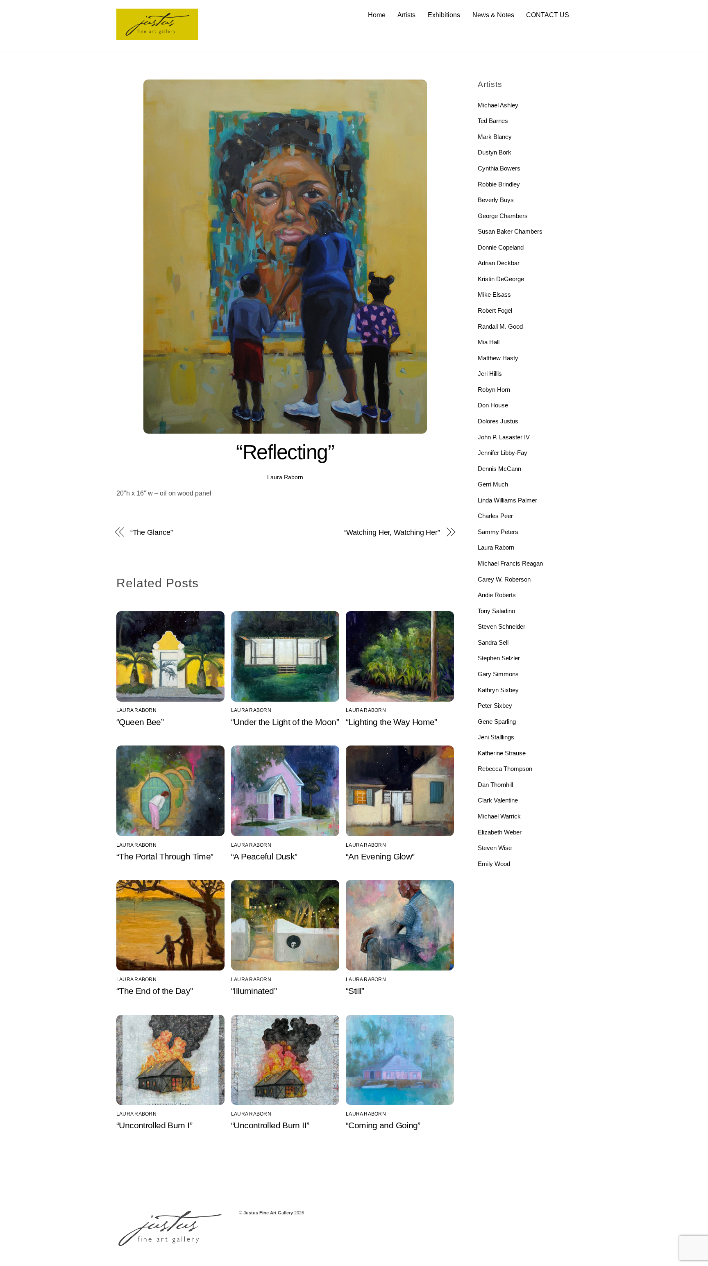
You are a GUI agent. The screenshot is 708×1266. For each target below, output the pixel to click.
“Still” (355, 991)
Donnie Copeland (501, 247)
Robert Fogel (495, 310)
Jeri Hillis (490, 373)
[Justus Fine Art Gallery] (157, 36)
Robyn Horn (494, 389)
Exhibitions (444, 14)
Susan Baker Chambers (510, 231)
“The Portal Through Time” (164, 856)
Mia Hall (488, 342)
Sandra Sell (493, 642)
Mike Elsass (494, 294)
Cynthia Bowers (499, 168)
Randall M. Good (500, 326)
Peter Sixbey (495, 705)
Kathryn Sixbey (498, 689)
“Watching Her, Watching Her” (392, 532)
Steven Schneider (501, 626)
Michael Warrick (499, 816)
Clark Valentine (498, 800)
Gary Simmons (498, 674)
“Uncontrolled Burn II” (270, 1125)
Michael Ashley (498, 105)
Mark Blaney (495, 136)
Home (377, 14)
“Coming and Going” (383, 1125)
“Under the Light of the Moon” (285, 722)
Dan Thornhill (495, 784)
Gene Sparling (497, 721)
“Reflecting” (285, 452)
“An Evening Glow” (380, 856)
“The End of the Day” (154, 991)
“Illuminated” (254, 991)
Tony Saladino (496, 610)
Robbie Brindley (499, 184)
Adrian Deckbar (499, 262)
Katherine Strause (502, 753)
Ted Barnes (493, 120)
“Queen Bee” (139, 722)
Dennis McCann (499, 468)
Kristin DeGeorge (501, 278)
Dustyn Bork (494, 152)
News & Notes (493, 14)
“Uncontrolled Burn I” (154, 1125)
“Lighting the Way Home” (391, 722)
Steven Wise (495, 847)
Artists (406, 14)
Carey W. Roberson (504, 579)
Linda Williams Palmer (507, 500)
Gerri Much (493, 484)
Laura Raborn (285, 477)
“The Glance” (151, 532)
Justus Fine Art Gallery (268, 1212)
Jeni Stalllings (496, 737)
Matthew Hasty (498, 358)
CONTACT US (547, 14)
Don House (493, 405)
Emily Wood (494, 863)
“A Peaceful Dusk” (264, 856)
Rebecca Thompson (505, 768)
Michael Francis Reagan (510, 563)
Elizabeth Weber (500, 832)
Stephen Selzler (499, 658)
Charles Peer (495, 515)
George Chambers (503, 215)
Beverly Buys (496, 199)
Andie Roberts (497, 594)
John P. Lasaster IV (504, 437)
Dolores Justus (498, 421)
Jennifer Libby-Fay (502, 452)
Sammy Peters (498, 531)
